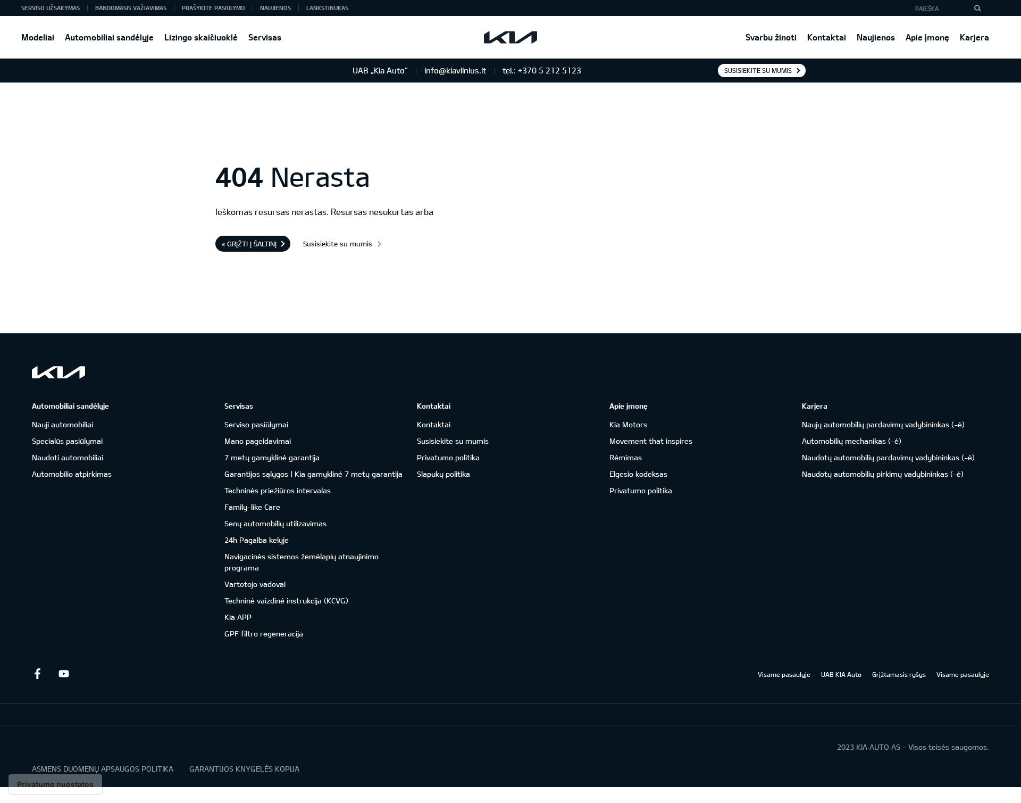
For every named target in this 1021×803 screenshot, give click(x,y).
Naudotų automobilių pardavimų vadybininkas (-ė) (888, 457)
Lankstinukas (327, 7)
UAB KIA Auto (841, 674)
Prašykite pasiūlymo (213, 7)
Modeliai (37, 37)
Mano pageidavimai (257, 440)
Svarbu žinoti (771, 37)
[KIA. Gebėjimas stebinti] (58, 372)
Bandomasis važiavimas (130, 7)
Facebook (37, 673)
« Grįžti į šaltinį (249, 243)
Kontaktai (826, 37)
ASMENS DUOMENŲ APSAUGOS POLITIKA (102, 768)
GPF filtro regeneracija (263, 633)
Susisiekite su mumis (758, 70)
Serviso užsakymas (50, 7)
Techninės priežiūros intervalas (277, 490)
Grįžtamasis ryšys (899, 674)
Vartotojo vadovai (255, 584)
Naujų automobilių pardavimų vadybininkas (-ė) (883, 424)
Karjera (974, 37)
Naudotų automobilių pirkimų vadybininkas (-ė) (883, 473)
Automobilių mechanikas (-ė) (851, 440)
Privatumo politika (448, 457)
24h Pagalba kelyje (256, 539)
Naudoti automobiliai (67, 457)
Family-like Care (252, 506)
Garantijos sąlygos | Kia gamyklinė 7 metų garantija (313, 473)
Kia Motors (628, 424)
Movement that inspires (650, 440)
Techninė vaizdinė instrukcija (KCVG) (286, 600)
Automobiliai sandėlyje (109, 37)
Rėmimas (625, 457)
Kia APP (238, 617)
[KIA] (510, 37)
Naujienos (876, 37)
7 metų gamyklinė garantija (272, 457)
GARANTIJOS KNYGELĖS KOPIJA (244, 768)
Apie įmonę (927, 37)
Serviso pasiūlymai (256, 424)
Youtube (63, 673)
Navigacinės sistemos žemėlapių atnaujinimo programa (301, 562)
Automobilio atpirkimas (72, 473)
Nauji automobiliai (62, 424)
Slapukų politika (443, 473)
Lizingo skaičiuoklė (201, 37)
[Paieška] (977, 8)
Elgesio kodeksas (638, 473)
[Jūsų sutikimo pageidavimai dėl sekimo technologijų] (55, 784)
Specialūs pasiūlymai (67, 440)
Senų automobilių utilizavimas (275, 523)
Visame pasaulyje (784, 674)
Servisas (264, 37)
